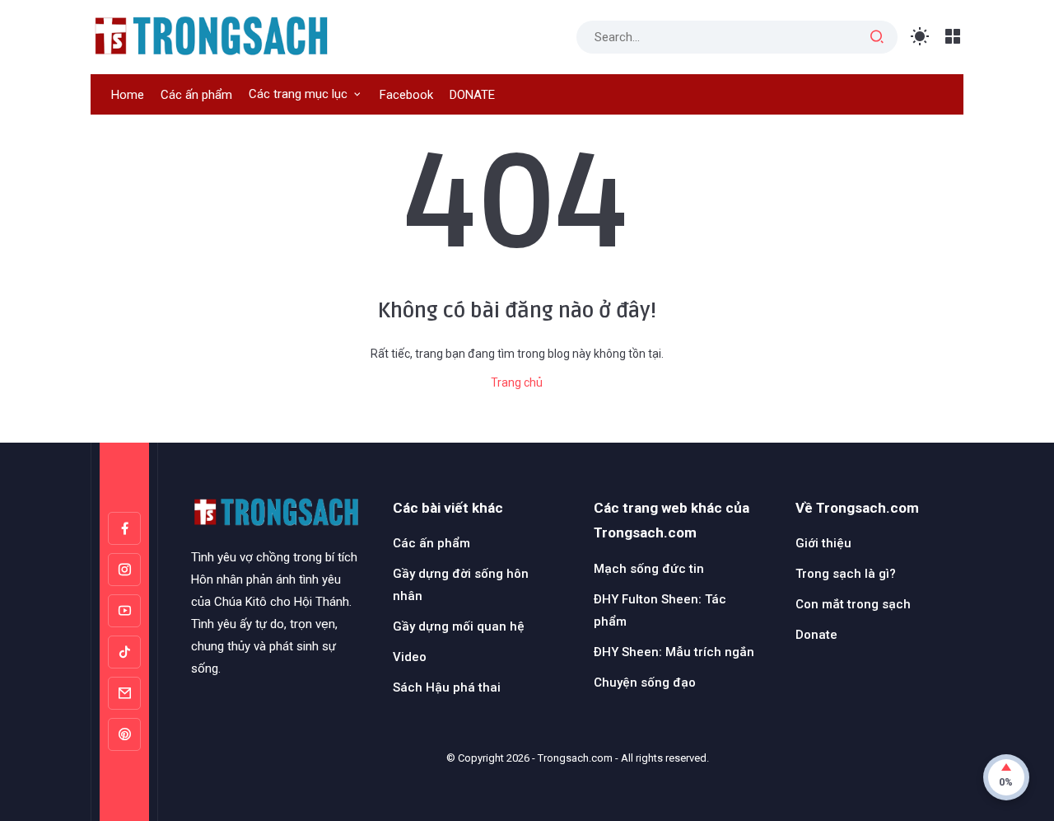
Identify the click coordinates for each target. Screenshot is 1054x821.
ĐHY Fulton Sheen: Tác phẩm (660, 610)
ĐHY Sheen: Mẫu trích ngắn (674, 652)
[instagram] (124, 569)
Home (127, 94)
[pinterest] (124, 734)
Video (410, 657)
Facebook (406, 94)
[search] (877, 37)
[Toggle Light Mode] (920, 36)
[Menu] (953, 36)
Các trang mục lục (298, 94)
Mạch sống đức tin (649, 568)
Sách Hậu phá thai (447, 687)
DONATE (472, 94)
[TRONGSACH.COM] (210, 35)
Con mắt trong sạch (853, 604)
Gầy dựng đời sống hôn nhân (461, 584)
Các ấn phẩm (196, 94)
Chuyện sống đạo (645, 682)
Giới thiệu (823, 543)
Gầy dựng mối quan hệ (459, 626)
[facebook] (124, 528)
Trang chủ (517, 382)
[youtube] (124, 610)
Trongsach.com (575, 758)
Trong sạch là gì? (845, 573)
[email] (124, 693)
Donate (816, 634)
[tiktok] (124, 652)
